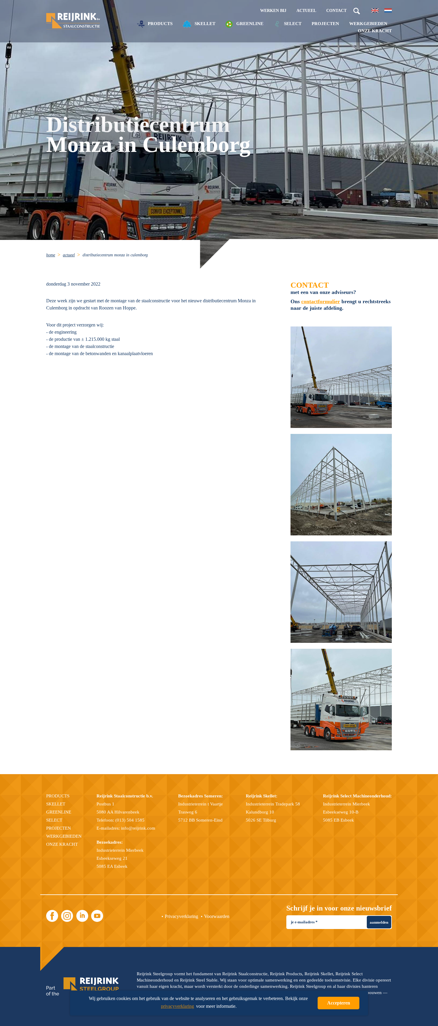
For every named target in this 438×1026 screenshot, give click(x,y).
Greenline (249, 23)
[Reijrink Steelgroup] (82, 986)
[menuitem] (54, 254)
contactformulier (320, 301)
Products (160, 23)
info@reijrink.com (138, 828)
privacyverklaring (177, 1006)
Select (292, 23)
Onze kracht (375, 31)
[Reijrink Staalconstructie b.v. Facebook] (52, 916)
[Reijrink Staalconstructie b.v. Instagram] (67, 916)
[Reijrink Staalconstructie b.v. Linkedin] (82, 916)
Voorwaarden (216, 916)
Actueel (306, 10)
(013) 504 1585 (130, 820)
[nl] (388, 10)
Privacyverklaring (181, 916)
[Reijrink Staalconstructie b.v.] (73, 21)
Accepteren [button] (338, 1002)
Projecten (325, 23)
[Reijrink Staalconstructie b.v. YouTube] (97, 916)
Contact (336, 10)
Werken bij (273, 10)
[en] (375, 10)
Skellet (204, 23)
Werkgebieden (368, 23)
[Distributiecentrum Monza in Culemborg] (341, 377)
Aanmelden (379, 922)
